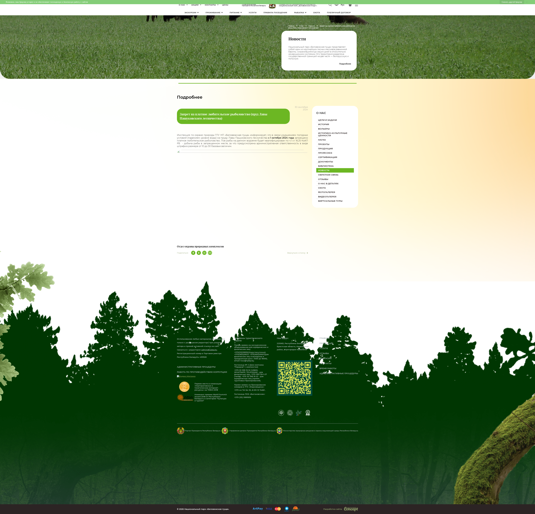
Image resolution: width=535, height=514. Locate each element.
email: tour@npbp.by (244, 361)
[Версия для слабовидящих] (336, 5)
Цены (225, 5)
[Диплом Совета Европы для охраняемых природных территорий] (281, 415)
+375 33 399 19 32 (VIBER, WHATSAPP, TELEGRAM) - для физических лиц (248, 372)
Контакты (210, 5)
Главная (324, 338)
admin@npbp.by (209, 350)
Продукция (326, 343)
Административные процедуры (196, 367)
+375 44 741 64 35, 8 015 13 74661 (249, 390)
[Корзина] (350, 5)
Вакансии (325, 358)
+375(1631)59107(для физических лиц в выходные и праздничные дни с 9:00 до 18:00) (251, 356)
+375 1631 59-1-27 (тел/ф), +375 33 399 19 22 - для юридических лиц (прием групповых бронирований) (250, 377)
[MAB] (299, 415)
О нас (182, 5)
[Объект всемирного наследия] (290, 415)
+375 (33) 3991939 (242, 397)
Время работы (327, 368)
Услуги (323, 348)
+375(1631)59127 (241, 354)
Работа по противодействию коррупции (202, 372)
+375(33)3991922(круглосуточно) (250, 352)
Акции (195, 5)
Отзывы (324, 353)
